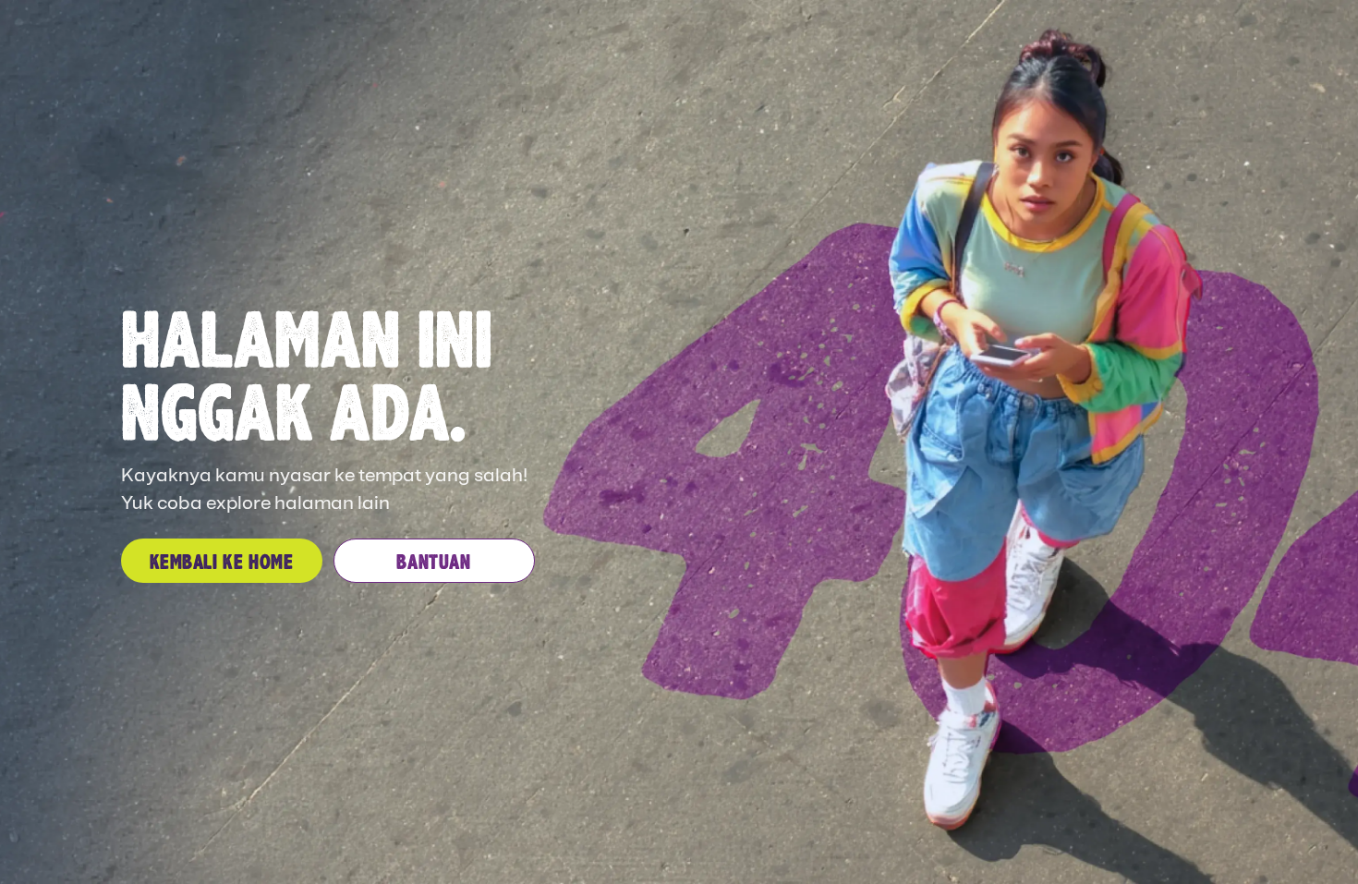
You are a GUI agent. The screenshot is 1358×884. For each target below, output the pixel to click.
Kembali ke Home (222, 561)
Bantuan (433, 561)
